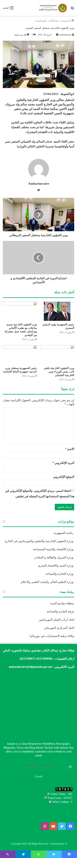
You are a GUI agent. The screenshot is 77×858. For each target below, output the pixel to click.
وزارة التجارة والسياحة (60, 573)
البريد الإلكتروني (63, 462)
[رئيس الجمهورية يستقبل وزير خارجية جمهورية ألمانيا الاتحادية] (20, 354)
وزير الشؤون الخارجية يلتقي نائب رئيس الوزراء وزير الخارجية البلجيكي (59, 372)
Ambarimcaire (38, 183)
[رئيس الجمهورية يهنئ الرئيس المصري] (57, 311)
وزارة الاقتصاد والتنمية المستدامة (53, 549)
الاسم (69, 448)
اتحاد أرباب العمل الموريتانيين (56, 619)
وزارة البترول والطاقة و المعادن (54, 557)
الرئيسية (65, 20)
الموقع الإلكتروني (63, 476)
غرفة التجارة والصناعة (60, 611)
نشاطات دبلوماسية (46, 20)
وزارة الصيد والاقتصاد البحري (56, 565)
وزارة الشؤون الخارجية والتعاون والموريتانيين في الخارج (39, 541)
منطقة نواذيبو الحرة (62, 603)
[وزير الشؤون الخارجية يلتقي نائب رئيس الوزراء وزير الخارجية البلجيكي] (57, 354)
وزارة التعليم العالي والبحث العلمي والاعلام (47, 581)
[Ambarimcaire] (53, 8)
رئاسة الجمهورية (63, 532)
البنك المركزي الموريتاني (58, 627)
